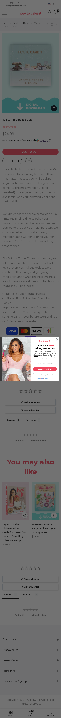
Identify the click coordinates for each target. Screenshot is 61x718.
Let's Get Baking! (45, 369)
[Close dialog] (56, 339)
